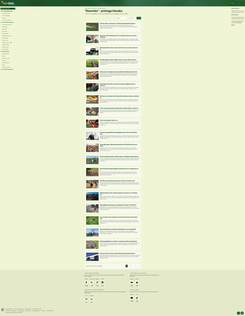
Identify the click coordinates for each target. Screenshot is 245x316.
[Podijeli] (238, 313)
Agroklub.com (94, 8)
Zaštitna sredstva (5, 53)
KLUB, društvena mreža (7, 69)
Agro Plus (4, 17)
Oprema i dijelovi (5, 33)
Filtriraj (138, 18)
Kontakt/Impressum (36, 310)
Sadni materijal (5, 38)
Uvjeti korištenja (21, 310)
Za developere (28, 310)
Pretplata (43, 310)
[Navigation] (242, 3)
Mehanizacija (4, 29)
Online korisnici (234, 14)
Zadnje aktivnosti (235, 8)
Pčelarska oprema (5, 44)
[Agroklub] (8, 3)
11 (135, 266)
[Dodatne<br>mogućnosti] (242, 313)
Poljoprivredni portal (9, 308)
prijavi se (239, 22)
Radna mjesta (4, 26)
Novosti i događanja (6, 15)
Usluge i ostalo (5, 40)
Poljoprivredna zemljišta (6, 24)
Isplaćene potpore (5, 62)
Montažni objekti (5, 49)
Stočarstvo (4, 60)
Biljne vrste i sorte (5, 58)
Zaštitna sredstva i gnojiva (7, 42)
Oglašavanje (14, 310)
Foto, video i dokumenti (6, 20)
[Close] (238, 3)
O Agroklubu (7, 310)
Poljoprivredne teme (6, 13)
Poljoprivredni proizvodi (6, 35)
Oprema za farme (5, 47)
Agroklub (16, 312)
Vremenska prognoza (6, 67)
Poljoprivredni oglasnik (8, 22)
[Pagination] (138, 266)
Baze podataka (5, 51)
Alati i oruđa (4, 31)
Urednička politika (50, 310)
